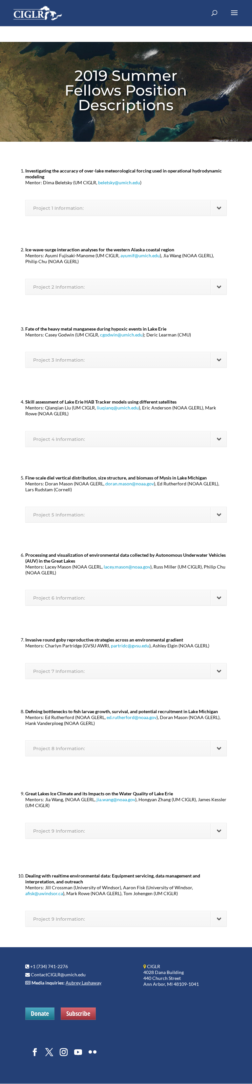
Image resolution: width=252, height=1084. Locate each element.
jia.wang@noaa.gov (115, 799)
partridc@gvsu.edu (130, 645)
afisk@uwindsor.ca (44, 893)
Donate (40, 1013)
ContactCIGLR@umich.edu (58, 974)
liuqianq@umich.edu (118, 407)
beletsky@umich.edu (119, 182)
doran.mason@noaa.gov (129, 483)
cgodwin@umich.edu (121, 334)
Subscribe (78, 1013)
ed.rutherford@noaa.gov (132, 717)
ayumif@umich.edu (140, 255)
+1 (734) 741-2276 (49, 966)
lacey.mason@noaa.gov (127, 566)
